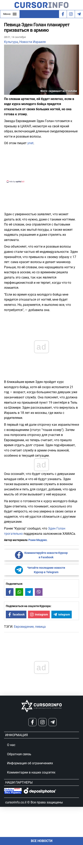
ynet (30, 143)
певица (40, 627)
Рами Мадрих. (38, 540)
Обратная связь (19, 754)
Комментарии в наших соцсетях (31, 772)
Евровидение (24, 627)
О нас (11, 745)
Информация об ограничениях (30, 763)
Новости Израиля (32, 42)
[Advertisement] (41, 163)
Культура (11, 42)
